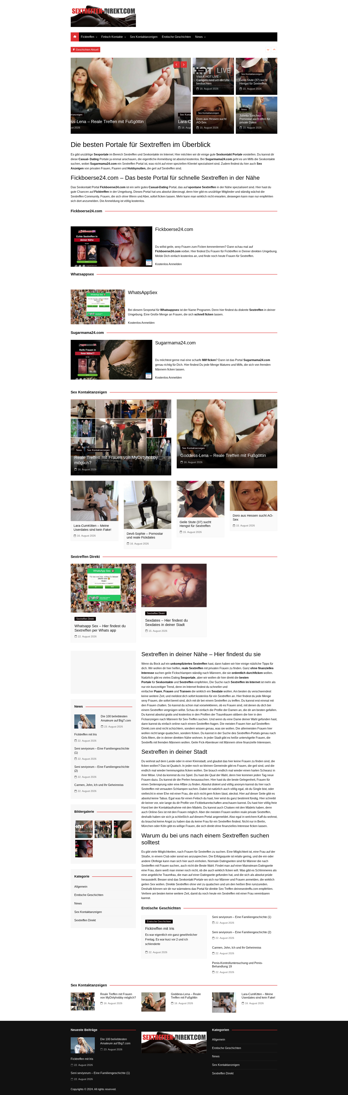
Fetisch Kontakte (112, 36)
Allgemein (80, 886)
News (199, 36)
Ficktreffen (87, 36)
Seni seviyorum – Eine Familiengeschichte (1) (241, 917)
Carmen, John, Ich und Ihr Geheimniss (127, 49)
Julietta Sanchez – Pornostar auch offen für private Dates (254, 119)
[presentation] (268, 49)
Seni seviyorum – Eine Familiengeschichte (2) (241, 932)
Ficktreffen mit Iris (85, 734)
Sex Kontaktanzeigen (144, 36)
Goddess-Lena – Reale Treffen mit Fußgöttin (223, 455)
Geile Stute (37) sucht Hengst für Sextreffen (195, 524)
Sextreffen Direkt (85, 618)
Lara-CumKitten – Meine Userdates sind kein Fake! (123, 121)
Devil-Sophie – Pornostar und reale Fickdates (145, 535)
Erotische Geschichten (176, 36)
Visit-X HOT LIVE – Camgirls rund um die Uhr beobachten (212, 80)
